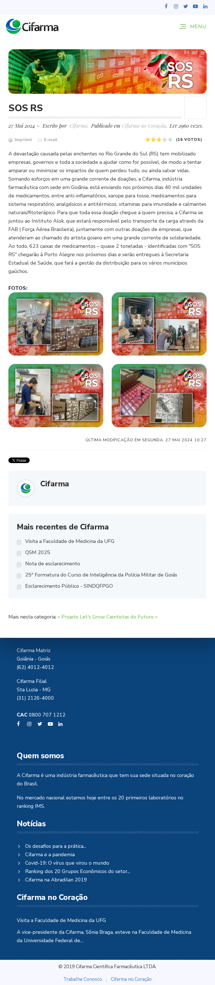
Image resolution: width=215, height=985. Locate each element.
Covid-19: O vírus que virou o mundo (67, 863)
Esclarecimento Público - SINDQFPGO (69, 586)
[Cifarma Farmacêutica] (32, 26)
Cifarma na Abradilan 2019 (56, 879)
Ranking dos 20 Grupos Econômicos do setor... (77, 871)
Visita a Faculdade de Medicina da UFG (69, 541)
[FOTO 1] (55, 324)
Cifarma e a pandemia (50, 854)
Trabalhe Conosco (82, 979)
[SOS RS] (107, 71)
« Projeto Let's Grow (81, 616)
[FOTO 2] (159, 324)
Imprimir (22, 140)
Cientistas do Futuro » (132, 616)
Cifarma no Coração (144, 125)
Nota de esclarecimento (52, 563)
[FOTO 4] (159, 395)
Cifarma (54, 484)
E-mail (50, 140)
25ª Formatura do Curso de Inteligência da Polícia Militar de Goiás (101, 574)
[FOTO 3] (55, 395)
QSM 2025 (37, 552)
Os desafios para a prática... (55, 846)
